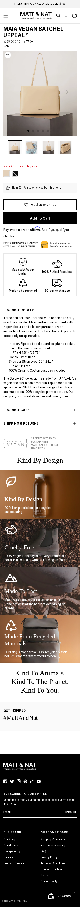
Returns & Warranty (53, 845)
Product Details (18, 310)
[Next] (67, 92)
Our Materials (11, 845)
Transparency (11, 851)
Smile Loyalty (49, 881)
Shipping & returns (21, 423)
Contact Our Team (52, 869)
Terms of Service (13, 863)
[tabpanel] (40, 93)
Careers (8, 857)
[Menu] (5, 15)
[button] (58, 15)
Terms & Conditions (53, 863)
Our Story (9, 839)
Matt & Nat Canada (17, 901)
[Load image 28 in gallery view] (48, 147)
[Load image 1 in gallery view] (15, 147)
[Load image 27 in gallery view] (31, 147)
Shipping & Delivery (53, 839)
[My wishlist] (66, 15)
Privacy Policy (49, 857)
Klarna (45, 875)
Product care (16, 410)
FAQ (43, 851)
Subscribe (69, 812)
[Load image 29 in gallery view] (65, 147)
